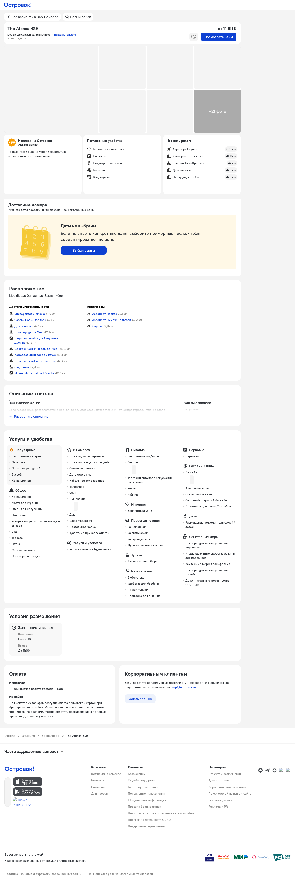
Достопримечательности (29, 306)
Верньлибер (50, 736)
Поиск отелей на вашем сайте (230, 793)
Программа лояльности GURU (149, 820)
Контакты (98, 780)
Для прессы (99, 793)
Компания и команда (106, 774)
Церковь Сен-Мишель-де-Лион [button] (36, 349)
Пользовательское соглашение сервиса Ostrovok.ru (165, 813)
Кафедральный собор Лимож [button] (35, 355)
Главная (10, 736)
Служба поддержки (141, 780)
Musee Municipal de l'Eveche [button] (34, 373)
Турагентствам (219, 780)
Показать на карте (65, 34)
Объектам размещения (225, 774)
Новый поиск (80, 17)
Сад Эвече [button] (21, 367)
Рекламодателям (221, 800)
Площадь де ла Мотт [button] (28, 332)
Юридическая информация (147, 800)
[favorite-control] (193, 37)
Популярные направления (146, 793)
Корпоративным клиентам (227, 787)
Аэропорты (96, 306)
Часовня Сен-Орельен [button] (30, 320)
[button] (51, 89)
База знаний (136, 774)
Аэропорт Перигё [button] (104, 314)
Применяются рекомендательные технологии (120, 874)
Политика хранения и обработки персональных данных (43, 874)
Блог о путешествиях (143, 787)
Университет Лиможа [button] (29, 314)
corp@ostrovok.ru (183, 687)
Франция (28, 736)
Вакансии (98, 787)
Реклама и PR (218, 807)
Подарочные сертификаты (146, 826)
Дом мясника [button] (23, 326)
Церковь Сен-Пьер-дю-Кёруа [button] (35, 361)
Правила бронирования (144, 807)
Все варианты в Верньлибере (34, 17)
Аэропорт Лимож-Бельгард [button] (111, 320)
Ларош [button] (97, 326)
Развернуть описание (31, 416)
